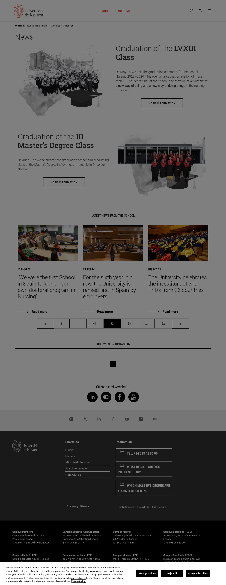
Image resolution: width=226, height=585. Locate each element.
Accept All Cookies (197, 573)
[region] (113, 573)
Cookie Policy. (79, 581)
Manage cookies (147, 573)
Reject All (172, 573)
